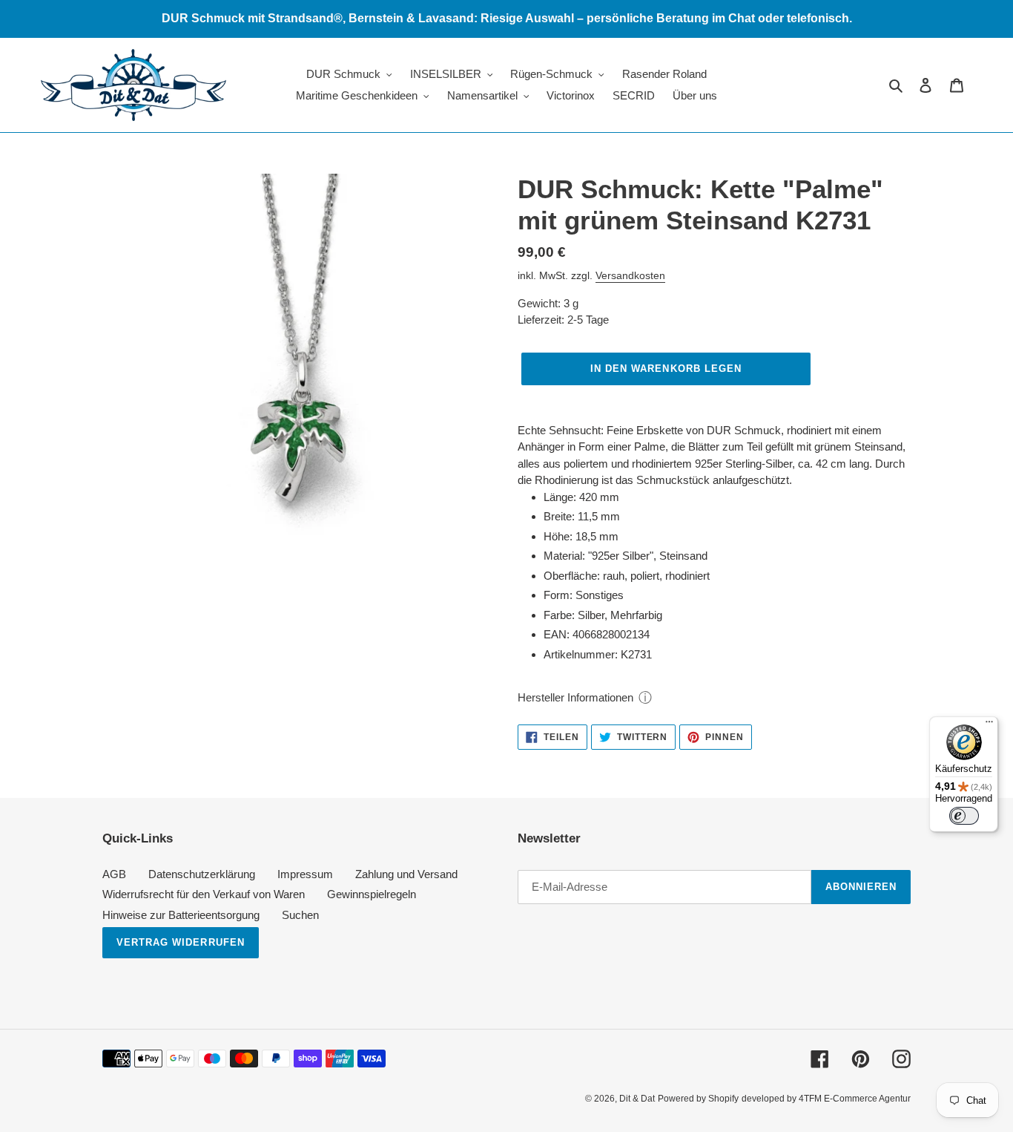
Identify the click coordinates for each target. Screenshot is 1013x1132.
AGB (114, 874)
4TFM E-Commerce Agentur (855, 1098)
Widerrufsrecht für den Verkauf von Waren (203, 894)
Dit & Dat (637, 1098)
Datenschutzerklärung (201, 874)
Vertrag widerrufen (180, 942)
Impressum (305, 874)
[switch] (964, 816)
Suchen (300, 915)
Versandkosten (630, 275)
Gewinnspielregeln (371, 894)
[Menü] (989, 725)
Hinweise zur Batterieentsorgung (181, 915)
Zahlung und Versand (406, 874)
